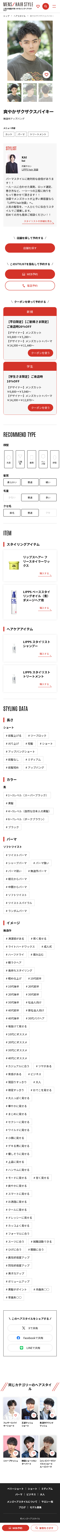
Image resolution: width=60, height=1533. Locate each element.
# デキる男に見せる (18, 1146)
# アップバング (35, 767)
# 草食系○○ (14, 1297)
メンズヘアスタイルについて (22, 1501)
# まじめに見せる (16, 1114)
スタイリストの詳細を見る (38, 221)
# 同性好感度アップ (18, 1265)
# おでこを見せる (41, 1090)
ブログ (22, 1507)
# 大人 (37, 1082)
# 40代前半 (12, 1010)
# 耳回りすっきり (16, 1082)
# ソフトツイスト (16, 895)
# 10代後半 (12, 986)
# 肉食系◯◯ (41, 1289)
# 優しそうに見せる (18, 1154)
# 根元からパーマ (16, 879)
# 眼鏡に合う (36, 1249)
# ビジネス (34, 1074)
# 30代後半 (12, 1002)
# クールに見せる (16, 1210)
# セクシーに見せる (18, 1122)
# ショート (46, 743)
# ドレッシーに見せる (19, 1218)
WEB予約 (17, 1528)
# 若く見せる (38, 938)
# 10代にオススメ (16, 1034)
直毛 (12, 512)
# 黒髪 (10, 803)
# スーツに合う (15, 1241)
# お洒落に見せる (16, 1202)
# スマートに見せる (18, 1194)
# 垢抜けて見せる (16, 1026)
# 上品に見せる (15, 1162)
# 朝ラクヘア (14, 962)
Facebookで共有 (33, 1338)
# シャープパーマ (16, 863)
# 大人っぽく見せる (18, 1098)
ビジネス (31, 1494)
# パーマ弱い (14, 871)
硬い (48, 482)
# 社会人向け (34, 1002)
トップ (6, 16)
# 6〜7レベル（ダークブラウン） (26, 819)
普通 (30, 482)
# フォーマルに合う (18, 1234)
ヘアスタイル (20, 16)
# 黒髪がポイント (16, 1289)
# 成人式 (47, 946)
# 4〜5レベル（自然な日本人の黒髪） (28, 811)
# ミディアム (33, 759)
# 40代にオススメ (16, 1058)
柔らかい (12, 482)
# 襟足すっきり (15, 1090)
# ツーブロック (37, 736)
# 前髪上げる (14, 736)
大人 (42, 1494)
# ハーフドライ (15, 954)
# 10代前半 (35, 978)
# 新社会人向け (35, 1010)
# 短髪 (29, 743)
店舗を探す (30, 248)
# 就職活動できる (41, 1241)
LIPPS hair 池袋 (30, 169)
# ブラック (12, 827)
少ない (12, 497)
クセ (48, 512)
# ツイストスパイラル (19, 903)
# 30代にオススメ (16, 1050)
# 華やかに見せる (16, 1106)
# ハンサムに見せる (18, 1170)
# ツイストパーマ (16, 855)
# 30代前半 (32, 994)
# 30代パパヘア (35, 1018)
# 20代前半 (32, 986)
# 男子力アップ (15, 1273)
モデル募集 (36, 1507)
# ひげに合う (14, 1249)
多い (48, 497)
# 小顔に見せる (15, 1138)
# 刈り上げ (12, 743)
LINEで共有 (33, 1348)
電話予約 (32, 286)
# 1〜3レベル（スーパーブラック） (27, 795)
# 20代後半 (12, 994)
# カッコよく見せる (18, 1226)
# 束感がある (14, 1074)
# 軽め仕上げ (14, 978)
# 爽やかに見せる (16, 1186)
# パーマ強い (41, 863)
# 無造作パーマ (37, 871)
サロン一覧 (47, 1501)
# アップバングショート (20, 751)
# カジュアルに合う (17, 1066)
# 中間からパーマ (16, 887)
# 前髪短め (12, 767)
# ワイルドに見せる (18, 1130)
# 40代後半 (12, 1018)
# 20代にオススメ (16, 1042)
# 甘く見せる (41, 1178)
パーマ (18, 1494)
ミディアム (47, 1488)
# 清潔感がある (15, 938)
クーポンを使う (40, 353)
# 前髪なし (12, 759)
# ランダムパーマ (16, 911)
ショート (32, 1488)
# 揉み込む (37, 954)
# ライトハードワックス (20, 946)
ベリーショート (15, 1488)
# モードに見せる (16, 1178)
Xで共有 (33, 1328)
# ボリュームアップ (18, 1281)
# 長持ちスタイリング (19, 970)
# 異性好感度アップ (18, 1257)
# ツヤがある (44, 1066)
